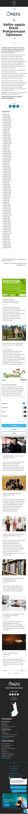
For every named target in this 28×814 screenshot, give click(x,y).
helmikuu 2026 (7, 122)
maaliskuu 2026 (7, 120)
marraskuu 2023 (7, 160)
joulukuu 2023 (6, 158)
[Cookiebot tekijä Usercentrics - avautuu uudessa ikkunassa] (20, 380)
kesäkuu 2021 (6, 203)
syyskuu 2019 (6, 236)
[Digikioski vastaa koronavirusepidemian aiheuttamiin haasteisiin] (14, 300)
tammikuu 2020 (7, 230)
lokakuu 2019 (6, 234)
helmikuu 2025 (7, 140)
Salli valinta (14, 429)
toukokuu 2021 (7, 205)
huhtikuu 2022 (6, 189)
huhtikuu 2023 (6, 171)
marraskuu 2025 (7, 127)
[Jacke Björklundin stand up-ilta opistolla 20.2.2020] (14, 454)
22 (8, 673)
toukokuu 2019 (7, 243)
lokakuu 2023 (6, 161)
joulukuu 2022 (6, 177)
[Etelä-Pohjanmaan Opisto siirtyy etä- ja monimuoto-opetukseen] (14, 345)
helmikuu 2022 (7, 192)
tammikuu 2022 (7, 194)
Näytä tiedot (21, 421)
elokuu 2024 (6, 148)
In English (14, 9)
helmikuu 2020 (7, 228)
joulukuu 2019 (6, 231)
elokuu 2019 (6, 238)
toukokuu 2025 (7, 135)
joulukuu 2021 (6, 195)
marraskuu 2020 (7, 215)
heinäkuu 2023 (7, 166)
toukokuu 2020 (7, 223)
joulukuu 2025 (6, 125)
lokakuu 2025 (6, 129)
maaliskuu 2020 (7, 226)
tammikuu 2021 (7, 212)
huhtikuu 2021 (6, 207)
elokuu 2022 (6, 182)
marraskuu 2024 (7, 143)
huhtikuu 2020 (6, 225)
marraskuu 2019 (7, 233)
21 (24, 670)
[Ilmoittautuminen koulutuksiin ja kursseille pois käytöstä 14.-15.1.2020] (14, 612)
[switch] (24, 407)
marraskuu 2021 (7, 197)
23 (11, 673)
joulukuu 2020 (6, 213)
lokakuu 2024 (6, 145)
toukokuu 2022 (7, 187)
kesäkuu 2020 (6, 221)
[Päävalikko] (14, 20)
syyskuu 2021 (6, 200)
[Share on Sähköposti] (17, 106)
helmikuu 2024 (7, 155)
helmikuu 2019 (7, 246)
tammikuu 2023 (7, 176)
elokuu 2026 (6, 114)
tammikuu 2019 (7, 247)
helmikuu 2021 (7, 210)
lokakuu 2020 (6, 217)
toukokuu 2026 (7, 117)
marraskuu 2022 (7, 179)
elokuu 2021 (6, 202)
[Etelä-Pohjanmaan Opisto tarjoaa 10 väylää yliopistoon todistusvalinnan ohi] (14, 575)
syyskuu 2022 (6, 181)
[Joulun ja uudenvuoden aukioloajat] (14, 650)
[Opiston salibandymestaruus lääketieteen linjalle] (14, 493)
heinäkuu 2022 (7, 184)
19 (18, 670)
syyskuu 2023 (6, 163)
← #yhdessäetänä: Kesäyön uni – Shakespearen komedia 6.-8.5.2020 (13, 260)
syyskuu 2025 (6, 130)
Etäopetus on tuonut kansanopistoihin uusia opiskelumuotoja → (15, 264)
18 (15, 670)
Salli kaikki (14, 425)
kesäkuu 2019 (6, 241)
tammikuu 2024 (7, 156)
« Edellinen (4, 670)
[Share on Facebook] (10, 106)
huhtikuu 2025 (6, 137)
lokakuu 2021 (6, 199)
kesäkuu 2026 (6, 116)
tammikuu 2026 (7, 124)
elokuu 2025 (6, 132)
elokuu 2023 (6, 164)
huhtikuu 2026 (6, 119)
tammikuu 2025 (7, 142)
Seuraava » (16, 673)
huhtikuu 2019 (6, 244)
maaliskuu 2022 (7, 190)
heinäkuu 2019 (7, 239)
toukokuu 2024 (7, 151)
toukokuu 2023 (7, 169)
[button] (10, 694)
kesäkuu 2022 (6, 186)
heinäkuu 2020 (7, 220)
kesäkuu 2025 (6, 134)
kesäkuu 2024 (6, 150)
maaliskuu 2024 (7, 153)
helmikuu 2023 (7, 174)
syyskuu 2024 (6, 147)
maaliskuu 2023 (7, 173)
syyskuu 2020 (6, 218)
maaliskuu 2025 (7, 138)
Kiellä (14, 433)
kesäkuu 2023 (6, 168)
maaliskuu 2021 (7, 208)
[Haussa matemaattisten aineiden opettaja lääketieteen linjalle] (14, 535)
